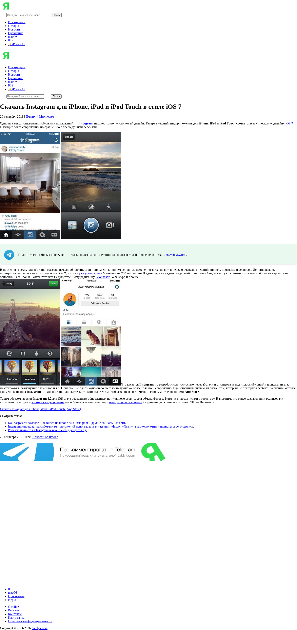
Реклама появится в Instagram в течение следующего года (47, 430)
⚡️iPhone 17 (16, 44)
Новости (14, 29)
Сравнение (15, 33)
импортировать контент (125, 402)
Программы (16, 596)
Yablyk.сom (39, 628)
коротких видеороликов (48, 402)
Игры (12, 600)
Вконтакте (103, 277)
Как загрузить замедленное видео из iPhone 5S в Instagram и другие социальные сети (66, 423)
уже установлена (90, 273)
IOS (10, 40)
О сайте (13, 606)
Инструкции (16, 22)
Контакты (15, 614)
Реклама (13, 610)
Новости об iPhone (45, 437)
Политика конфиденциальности (30, 621)
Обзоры (13, 25)
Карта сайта (16, 617)
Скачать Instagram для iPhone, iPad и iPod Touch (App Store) (40, 409)
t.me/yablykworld (175, 254)
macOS (13, 36)
